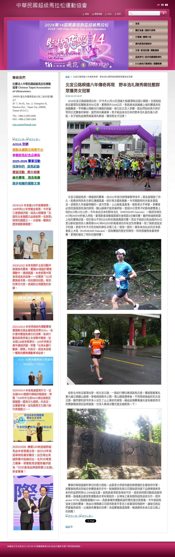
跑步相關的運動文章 (26, 183)
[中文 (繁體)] (158, 4)
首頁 (67, 77)
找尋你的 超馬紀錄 (26, 166)
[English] (162, 4)
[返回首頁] (48, 7)
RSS (109, 14)
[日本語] (166, 4)
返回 (67, 527)
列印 (119, 14)
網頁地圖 (98, 14)
